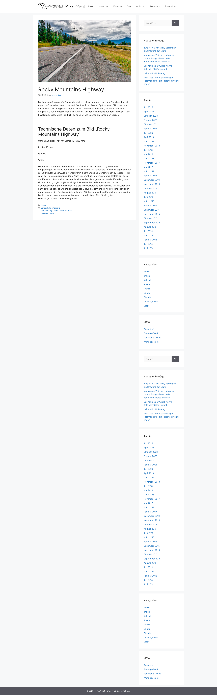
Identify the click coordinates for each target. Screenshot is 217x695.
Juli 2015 (148, 231)
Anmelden (149, 329)
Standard (148, 297)
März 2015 (149, 235)
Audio (147, 271)
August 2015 (150, 227)
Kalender (148, 280)
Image (43, 205)
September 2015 (152, 222)
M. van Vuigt (75, 6)
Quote (147, 293)
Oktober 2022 (151, 124)
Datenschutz (170, 6)
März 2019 (149, 141)
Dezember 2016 (152, 180)
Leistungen (103, 6)
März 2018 (149, 158)
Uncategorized (151, 301)
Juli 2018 (148, 150)
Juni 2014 (148, 248)
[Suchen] (175, 23)
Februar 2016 (150, 205)
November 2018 (152, 145)
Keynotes (117, 6)
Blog (129, 6)
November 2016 (152, 184)
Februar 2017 (150, 175)
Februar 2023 (150, 120)
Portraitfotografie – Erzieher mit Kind (56, 210)
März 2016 (149, 201)
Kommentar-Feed (152, 337)
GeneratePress (123, 691)
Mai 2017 (148, 167)
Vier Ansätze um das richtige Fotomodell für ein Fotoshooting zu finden (161, 80)
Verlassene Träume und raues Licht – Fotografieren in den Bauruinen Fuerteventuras (159, 58)
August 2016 (150, 192)
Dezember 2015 (152, 210)
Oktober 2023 (151, 116)
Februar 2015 (150, 239)
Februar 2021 (150, 128)
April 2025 (149, 111)
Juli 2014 (148, 244)
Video (147, 306)
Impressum (155, 6)
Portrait (147, 284)
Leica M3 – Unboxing (154, 73)
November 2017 (152, 163)
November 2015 (152, 214)
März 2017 (149, 171)
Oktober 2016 (150, 188)
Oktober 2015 (150, 218)
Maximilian (140, 6)
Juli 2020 (148, 133)
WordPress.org (151, 342)
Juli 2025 (148, 107)
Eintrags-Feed (151, 333)
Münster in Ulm (47, 213)
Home (90, 6)
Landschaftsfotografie (50, 208)
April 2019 (149, 137)
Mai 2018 (148, 154)
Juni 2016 (148, 197)
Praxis (147, 288)
